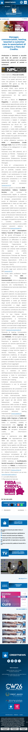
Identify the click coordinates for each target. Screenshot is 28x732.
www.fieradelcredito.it (9, 474)
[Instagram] (19, 661)
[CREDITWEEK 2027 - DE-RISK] (14, 599)
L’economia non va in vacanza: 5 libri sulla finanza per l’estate (13, 14)
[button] (21, 2)
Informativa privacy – (9, 714)
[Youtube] (15, 661)
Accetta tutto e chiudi (23, 729)
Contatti (21, 714)
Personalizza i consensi (14, 729)
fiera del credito (8, 499)
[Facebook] (8, 661)
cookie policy (18, 726)
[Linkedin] (12, 661)
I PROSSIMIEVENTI (18, 585)
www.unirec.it (16, 470)
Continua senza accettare (5, 729)
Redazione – (17, 714)
